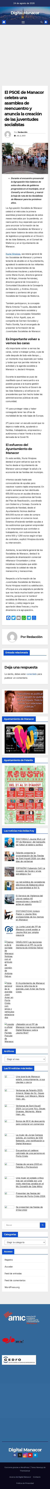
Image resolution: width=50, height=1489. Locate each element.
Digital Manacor (25, 13)
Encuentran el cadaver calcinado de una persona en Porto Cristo (30, 1153)
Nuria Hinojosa (13, 254)
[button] (42, 22)
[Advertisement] (25, 51)
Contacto (37, 1477)
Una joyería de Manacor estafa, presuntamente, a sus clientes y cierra (30, 1079)
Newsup (39, 1467)
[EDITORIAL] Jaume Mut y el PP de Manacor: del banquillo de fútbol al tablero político (30, 842)
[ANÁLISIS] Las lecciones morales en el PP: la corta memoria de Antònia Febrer (29, 945)
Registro (9, 1259)
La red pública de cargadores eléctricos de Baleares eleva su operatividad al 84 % (30, 885)
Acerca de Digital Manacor (20, 1477)
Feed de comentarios (15, 1280)
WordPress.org (12, 1287)
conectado (32, 674)
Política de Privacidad (25, 1483)
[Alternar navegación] (23, 22)
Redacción (22, 132)
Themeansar (25, 1471)
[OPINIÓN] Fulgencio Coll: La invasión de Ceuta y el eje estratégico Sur (30, 871)
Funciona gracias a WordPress (17, 1467)
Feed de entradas (13, 1273)
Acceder (9, 1266)
